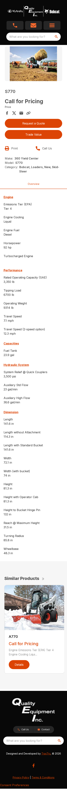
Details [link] (19, 664)
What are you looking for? (27, 36)
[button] (15, 25)
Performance (13, 270)
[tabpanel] (33, 64)
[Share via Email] (21, 113)
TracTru (46, 753)
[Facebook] (33, 765)
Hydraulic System (16, 365)
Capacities (11, 343)
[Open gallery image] (33, 63)
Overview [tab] (33, 183)
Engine (8, 197)
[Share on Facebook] (7, 113)
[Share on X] (14, 113)
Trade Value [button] (33, 134)
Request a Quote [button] (33, 123)
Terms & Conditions (43, 777)
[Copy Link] (28, 113)
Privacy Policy (21, 777)
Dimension (11, 412)
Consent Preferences (14, 785)
